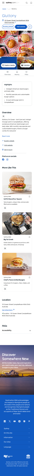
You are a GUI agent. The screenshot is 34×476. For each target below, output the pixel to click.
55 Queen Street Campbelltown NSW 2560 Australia (17, 21)
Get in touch (8, 149)
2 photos (27, 65)
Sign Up (6, 372)
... (9, 9)
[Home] (11, 3)
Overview (8, 74)
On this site (8, 433)
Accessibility (6, 330)
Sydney (6, 428)
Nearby (17, 74)
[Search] (27, 3)
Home (4, 9)
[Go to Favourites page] (31, 3)
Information (8, 437)
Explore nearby (10, 65)
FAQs (26, 74)
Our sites (7, 442)
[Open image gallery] (17, 44)
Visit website (21, 26)
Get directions (7, 310)
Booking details (8, 26)
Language (7, 447)
